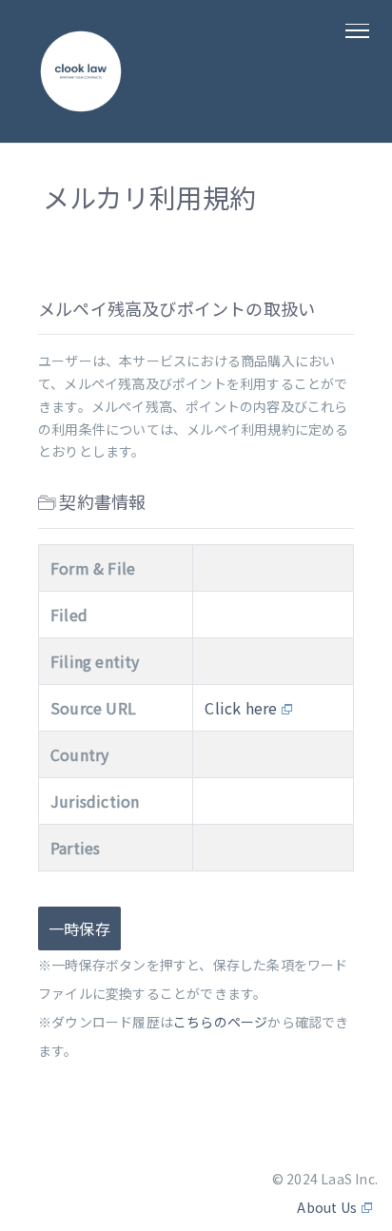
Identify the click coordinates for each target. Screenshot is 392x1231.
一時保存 (79, 928)
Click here (241, 707)
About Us (327, 1207)
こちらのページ (220, 1021)
